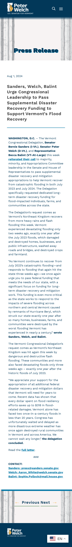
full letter (28, 450)
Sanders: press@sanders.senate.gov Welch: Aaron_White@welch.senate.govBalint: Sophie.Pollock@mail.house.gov (35, 472)
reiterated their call (21, 159)
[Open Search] (53, 8)
